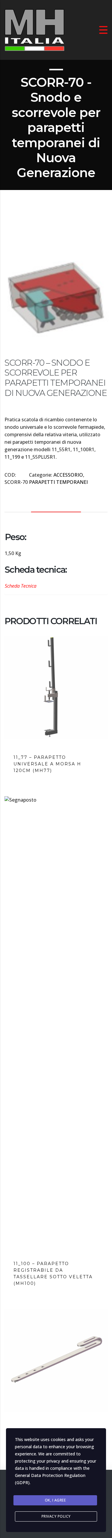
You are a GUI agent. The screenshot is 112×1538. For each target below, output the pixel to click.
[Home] (34, 29)
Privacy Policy (56, 1516)
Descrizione (56, 503)
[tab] (56, 503)
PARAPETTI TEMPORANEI (58, 482)
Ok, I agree (55, 1500)
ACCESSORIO (68, 475)
